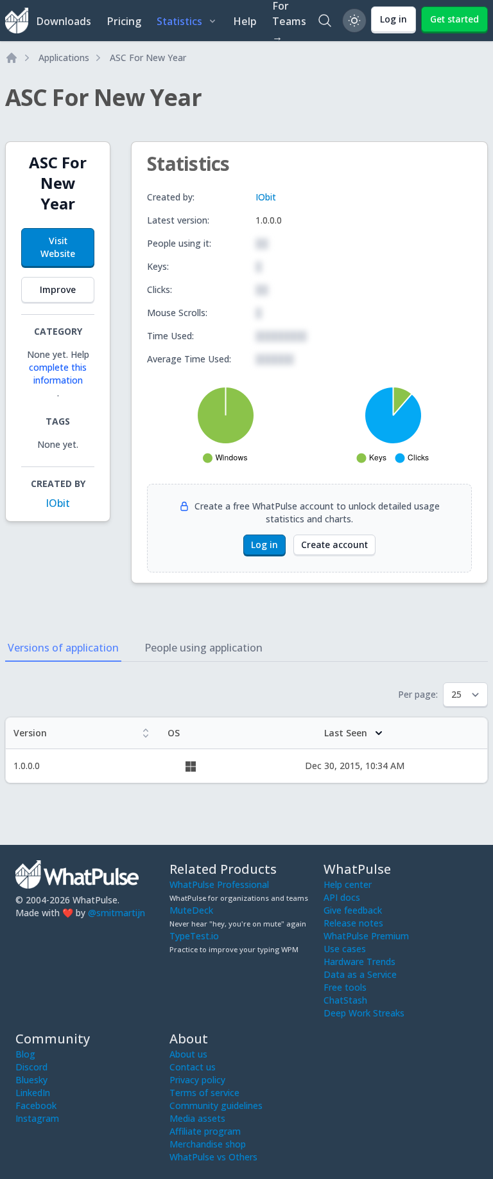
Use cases (345, 949)
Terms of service (204, 1092)
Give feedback (353, 910)
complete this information (58, 373)
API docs (342, 897)
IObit (58, 503)
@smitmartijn (116, 913)
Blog (25, 1054)
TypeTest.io (194, 936)
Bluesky (31, 1080)
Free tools (345, 987)
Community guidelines (216, 1105)
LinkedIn (32, 1092)
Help (245, 21)
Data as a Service (360, 974)
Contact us (192, 1067)
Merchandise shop (207, 1144)
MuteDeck (191, 910)
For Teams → (289, 20)
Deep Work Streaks (364, 1013)
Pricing (124, 21)
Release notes (353, 923)
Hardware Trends (359, 961)
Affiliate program (205, 1131)
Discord (31, 1067)
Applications (64, 57)
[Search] (325, 20)
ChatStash (345, 1000)
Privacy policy (197, 1080)
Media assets (197, 1118)
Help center (348, 884)
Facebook (35, 1105)
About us (188, 1054)
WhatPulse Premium (366, 936)
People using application (203, 648)
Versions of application (63, 648)
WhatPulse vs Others (213, 1157)
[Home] (11, 57)
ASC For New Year (148, 57)
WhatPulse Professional (219, 884)
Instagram (37, 1118)
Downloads (63, 21)
